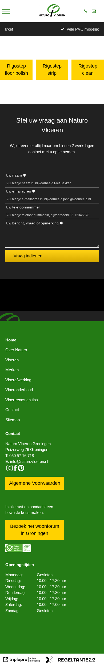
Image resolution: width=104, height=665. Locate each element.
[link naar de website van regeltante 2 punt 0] (70, 660)
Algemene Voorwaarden (34, 483)
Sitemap (12, 419)
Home (10, 340)
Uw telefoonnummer (23, 207)
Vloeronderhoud (19, 389)
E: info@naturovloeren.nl (26, 461)
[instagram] (9, 469)
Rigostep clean (87, 69)
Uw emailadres (18, 191)
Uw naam (14, 175)
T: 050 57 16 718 (19, 455)
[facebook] (15, 469)
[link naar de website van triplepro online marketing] (22, 660)
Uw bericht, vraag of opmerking (32, 223)
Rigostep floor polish (16, 69)
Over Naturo (16, 350)
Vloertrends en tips (21, 400)
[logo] (52, 11)
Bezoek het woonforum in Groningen (34, 530)
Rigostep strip (52, 69)
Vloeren (12, 360)
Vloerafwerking (18, 380)
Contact (12, 409)
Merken (12, 369)
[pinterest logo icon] (21, 469)
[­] (6, 11)
